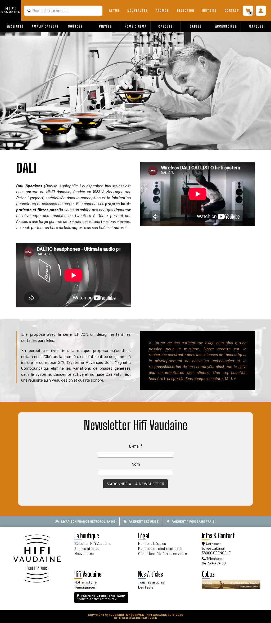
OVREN (152, 618)
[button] (15, 26)
